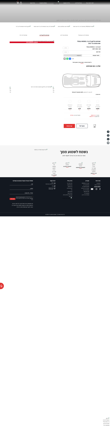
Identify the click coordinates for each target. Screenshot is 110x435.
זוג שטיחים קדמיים (70, 106)
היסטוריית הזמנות (97, 184)
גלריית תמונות (66, 3)
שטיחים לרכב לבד (86, 189)
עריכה (66, 47)
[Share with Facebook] (70, 59)
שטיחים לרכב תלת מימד (85, 188)
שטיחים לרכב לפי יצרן (85, 194)
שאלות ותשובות (43, 3)
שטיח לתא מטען (89, 106)
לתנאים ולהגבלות (22, 197)
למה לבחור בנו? (90, 3)
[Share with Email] (65, 59)
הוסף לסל (82, 126)
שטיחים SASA (70, 191)
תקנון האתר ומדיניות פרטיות (67, 194)
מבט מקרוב (98, 94)
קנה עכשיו (69, 126)
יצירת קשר (32, 3)
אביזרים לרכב (78, 3)
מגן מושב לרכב (86, 193)
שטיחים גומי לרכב (86, 184)
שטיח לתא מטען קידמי (79, 106)
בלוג (71, 189)
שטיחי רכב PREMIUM (85, 183)
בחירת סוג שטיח (90, 20)
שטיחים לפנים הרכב (97, 106)
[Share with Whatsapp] (67, 59)
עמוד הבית (97, 20)
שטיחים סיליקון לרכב (85, 186)
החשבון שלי (98, 183)
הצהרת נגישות (70, 193)
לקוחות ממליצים (69, 188)
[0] (18, 3)
